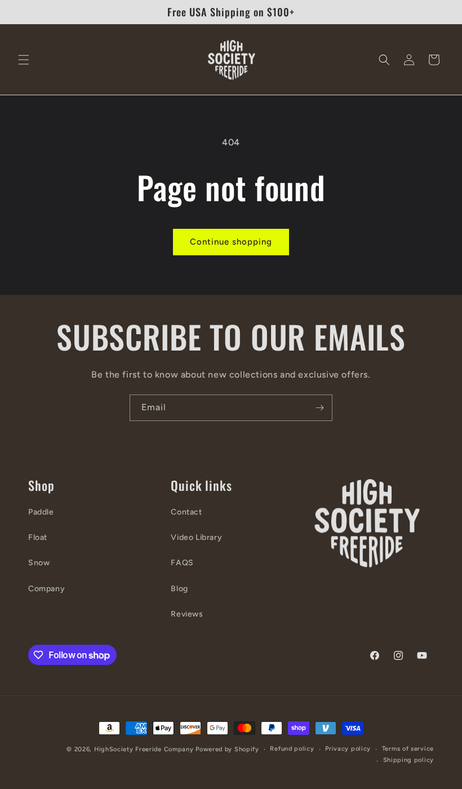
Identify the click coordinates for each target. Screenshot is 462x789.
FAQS (182, 563)
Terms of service (408, 748)
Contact (186, 512)
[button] (23, 59)
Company (46, 588)
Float (37, 537)
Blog (179, 588)
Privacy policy (348, 748)
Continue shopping (231, 242)
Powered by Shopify (227, 749)
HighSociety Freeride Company (145, 749)
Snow (39, 563)
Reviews (187, 614)
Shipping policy (408, 760)
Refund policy (292, 748)
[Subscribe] (319, 407)
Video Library (196, 537)
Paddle (41, 512)
